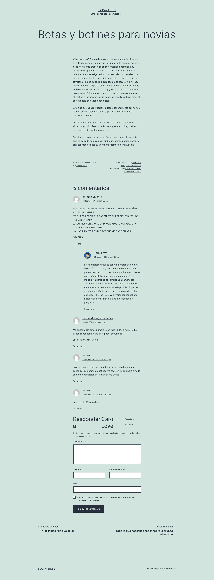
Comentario (79, 441)
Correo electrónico (119, 469)
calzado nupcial (94, 108)
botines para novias (132, 171)
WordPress (170, 568)
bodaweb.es (107, 10)
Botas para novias (133, 168)
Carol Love (107, 422)
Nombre (77, 469)
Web (75, 483)
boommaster (81, 165)
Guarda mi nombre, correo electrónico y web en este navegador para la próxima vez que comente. (107, 498)
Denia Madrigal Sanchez (97, 318)
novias (132, 70)
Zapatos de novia (133, 165)
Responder (78, 244)
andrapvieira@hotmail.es (86, 402)
